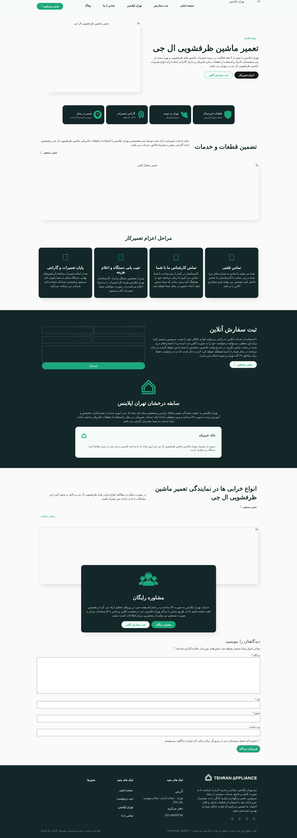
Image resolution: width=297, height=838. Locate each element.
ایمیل (256, 713)
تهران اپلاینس (134, 5)
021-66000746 (174, 815)
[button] (74, 442)
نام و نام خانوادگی (134, 325)
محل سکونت (137, 335)
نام (257, 699)
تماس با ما (109, 5)
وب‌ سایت (254, 727)
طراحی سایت (93, 830)
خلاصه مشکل (137, 344)
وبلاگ (88, 5)
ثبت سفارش (161, 5)
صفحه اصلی (187, 5)
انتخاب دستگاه (85, 335)
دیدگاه (256, 655)
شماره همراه (86, 325)
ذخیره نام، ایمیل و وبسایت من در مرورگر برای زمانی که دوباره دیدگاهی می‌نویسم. (210, 740)
